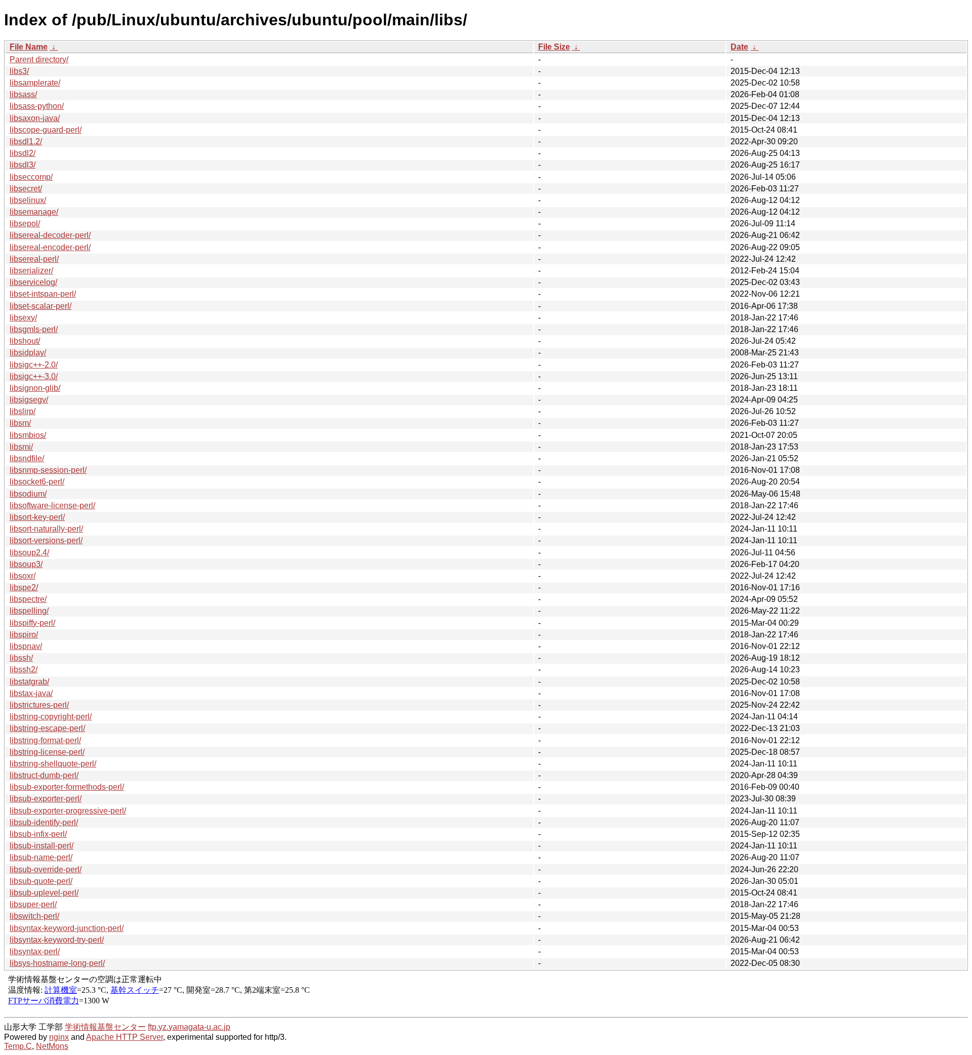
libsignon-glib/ (35, 388)
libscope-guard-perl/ (46, 130)
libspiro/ (24, 634)
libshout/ (25, 341)
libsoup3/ (26, 564)
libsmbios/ (28, 435)
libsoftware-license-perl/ (52, 505)
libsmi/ (21, 446)
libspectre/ (28, 599)
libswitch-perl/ (34, 916)
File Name (29, 47)
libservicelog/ (33, 282)
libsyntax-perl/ (35, 951)
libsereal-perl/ (34, 259)
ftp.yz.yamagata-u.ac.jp (189, 1027)
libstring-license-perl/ (47, 752)
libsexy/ (23, 317)
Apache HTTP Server (124, 1037)
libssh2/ (23, 669)
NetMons (52, 1046)
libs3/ (19, 71)
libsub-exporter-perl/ (46, 798)
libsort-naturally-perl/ (46, 528)
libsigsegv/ (29, 399)
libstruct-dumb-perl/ (44, 775)
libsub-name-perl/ (41, 857)
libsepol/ (25, 223)
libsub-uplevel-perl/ (44, 892)
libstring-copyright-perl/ (51, 716)
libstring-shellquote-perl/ (53, 763)
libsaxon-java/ (35, 118)
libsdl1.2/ (26, 141)
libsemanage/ (34, 212)
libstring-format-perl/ (45, 740)
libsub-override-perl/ (46, 869)
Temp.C (18, 1046)
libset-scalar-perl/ (40, 306)
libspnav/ (26, 646)
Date (739, 47)
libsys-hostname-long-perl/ (57, 963)
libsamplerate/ (35, 82)
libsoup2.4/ (29, 552)
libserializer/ (31, 270)
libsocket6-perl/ (37, 481)
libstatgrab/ (29, 681)
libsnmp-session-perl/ (48, 470)
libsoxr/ (22, 576)
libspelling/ (29, 610)
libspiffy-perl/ (32, 623)
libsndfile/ (27, 458)
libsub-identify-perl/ (44, 822)
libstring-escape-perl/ (47, 728)
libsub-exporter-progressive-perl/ (68, 810)
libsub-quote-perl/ (41, 881)
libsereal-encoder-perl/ (50, 247)
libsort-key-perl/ (37, 517)
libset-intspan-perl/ (43, 294)
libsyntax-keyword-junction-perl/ (67, 928)
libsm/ (20, 423)
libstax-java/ (31, 693)
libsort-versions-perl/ (46, 540)
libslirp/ (22, 411)
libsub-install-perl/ (41, 845)
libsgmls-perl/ (34, 329)
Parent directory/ (39, 59)
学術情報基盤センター (105, 1027)
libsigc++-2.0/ (34, 364)
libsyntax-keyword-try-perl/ (57, 940)
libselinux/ (28, 200)
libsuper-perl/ (33, 904)
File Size (554, 47)
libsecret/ (26, 188)
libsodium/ (28, 494)
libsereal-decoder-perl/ (50, 235)
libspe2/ (24, 587)
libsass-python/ (37, 106)
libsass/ (23, 94)
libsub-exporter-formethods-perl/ (67, 787)
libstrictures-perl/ (39, 705)
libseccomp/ (31, 177)
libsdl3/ (22, 164)
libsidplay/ (28, 352)
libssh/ (21, 658)
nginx (59, 1037)
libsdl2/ (22, 153)
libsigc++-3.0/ (34, 376)
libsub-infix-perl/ (38, 834)
